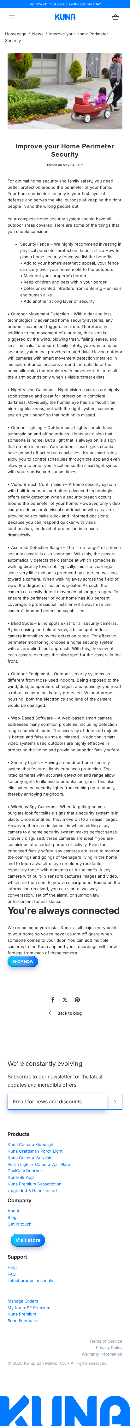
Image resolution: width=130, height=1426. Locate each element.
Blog (12, 1217)
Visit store (27, 1240)
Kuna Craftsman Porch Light (35, 1151)
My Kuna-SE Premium (29, 1307)
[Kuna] (65, 17)
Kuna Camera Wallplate (30, 1157)
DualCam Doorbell (25, 1170)
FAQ (12, 1274)
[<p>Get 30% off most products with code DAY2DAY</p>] (65, 4)
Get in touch (20, 1223)
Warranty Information (102, 1354)
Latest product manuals (30, 1280)
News (38, 33)
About (13, 1210)
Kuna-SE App (21, 1177)
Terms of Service (105, 1341)
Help (12, 1267)
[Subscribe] (114, 1102)
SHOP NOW (22, 961)
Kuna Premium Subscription (35, 1183)
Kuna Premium (22, 1313)
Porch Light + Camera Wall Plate (39, 1164)
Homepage (16, 33)
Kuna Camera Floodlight (31, 1144)
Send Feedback (23, 1320)
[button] (11, 17)
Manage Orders (23, 1301)
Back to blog (69, 1013)
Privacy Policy (109, 1347)
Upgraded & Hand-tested (32, 1190)
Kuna (29, 1363)
